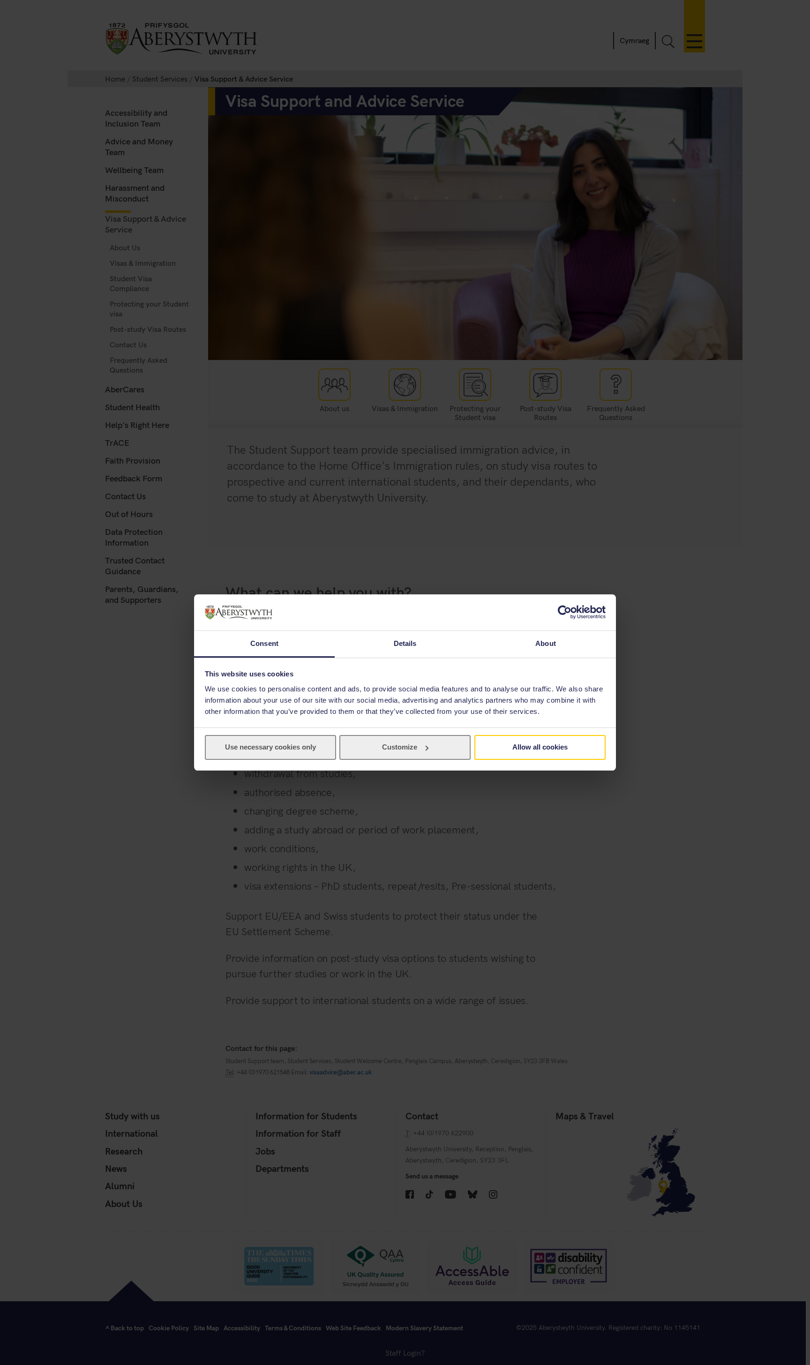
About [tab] (545, 643)
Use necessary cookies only (270, 747)
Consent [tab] (264, 643)
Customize (399, 747)
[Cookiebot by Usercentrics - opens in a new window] (565, 612)
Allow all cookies (540, 747)
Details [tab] (405, 643)
